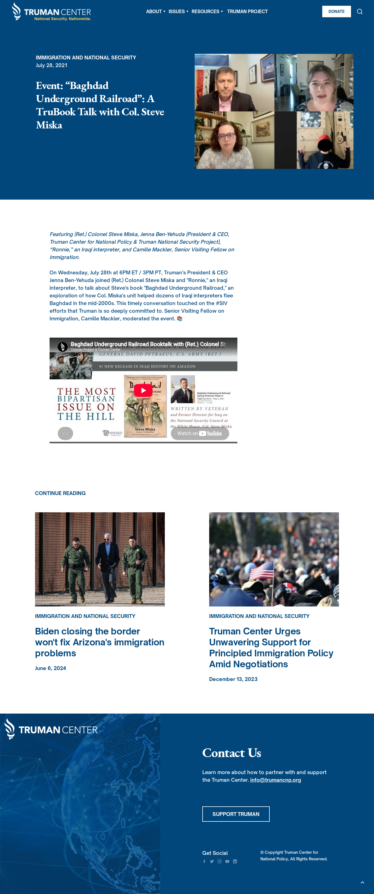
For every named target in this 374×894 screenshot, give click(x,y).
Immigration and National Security (86, 57)
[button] (155, 11)
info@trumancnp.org (275, 780)
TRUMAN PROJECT (247, 11)
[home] (52, 11)
